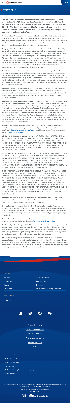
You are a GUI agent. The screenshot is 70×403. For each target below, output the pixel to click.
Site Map (35, 347)
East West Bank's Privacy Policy (44, 221)
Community (8, 281)
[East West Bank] (14, 2)
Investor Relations (42, 278)
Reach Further (41, 281)
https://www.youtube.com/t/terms (23, 130)
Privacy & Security (35, 325)
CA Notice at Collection (35, 329)
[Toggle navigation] (2, 2)
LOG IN (66, 2)
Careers (6, 285)
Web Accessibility (35, 342)
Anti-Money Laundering (35, 338)
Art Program (8, 289)
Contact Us (7, 300)
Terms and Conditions (35, 334)
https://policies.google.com (18, 132)
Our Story (7, 278)
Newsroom (40, 285)
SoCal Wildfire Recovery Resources (48, 289)
